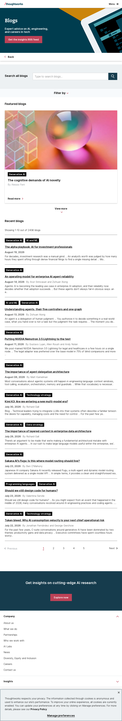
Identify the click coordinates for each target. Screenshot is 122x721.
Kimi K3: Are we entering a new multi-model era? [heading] (36, 401)
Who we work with (14, 640)
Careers (8, 664)
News (7, 652)
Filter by (60, 93)
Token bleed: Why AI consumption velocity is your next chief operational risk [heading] (54, 520)
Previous (12, 548)
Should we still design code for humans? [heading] (31, 490)
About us (9, 622)
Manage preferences (61, 715)
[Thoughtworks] (14, 4)
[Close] (118, 692)
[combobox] (70, 76)
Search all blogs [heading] (16, 76)
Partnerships (10, 634)
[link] (23, 39)
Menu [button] (112, 4)
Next (112, 548)
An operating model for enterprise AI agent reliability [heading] (39, 276)
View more (61, 208)
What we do (10, 628)
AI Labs (8, 646)
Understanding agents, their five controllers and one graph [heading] (43, 309)
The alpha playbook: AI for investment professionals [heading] (38, 246)
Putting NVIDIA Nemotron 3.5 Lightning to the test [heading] (38, 339)
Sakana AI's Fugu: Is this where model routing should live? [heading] (42, 460)
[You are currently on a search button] (112, 76)
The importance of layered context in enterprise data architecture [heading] (48, 431)
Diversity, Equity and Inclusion (20, 658)
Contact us (10, 669)
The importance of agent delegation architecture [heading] (37, 371)
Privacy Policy (38, 709)
